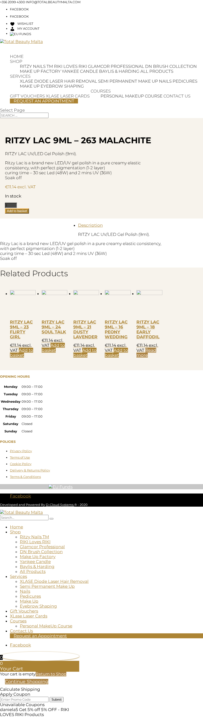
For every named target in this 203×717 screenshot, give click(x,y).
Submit (56, 699)
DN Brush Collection (171, 66)
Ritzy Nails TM (36, 66)
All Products (156, 71)
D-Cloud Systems (60, 505)
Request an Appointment (44, 101)
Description (90, 225)
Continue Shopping (26, 681)
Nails (165, 81)
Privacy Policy (21, 451)
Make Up (30, 86)
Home (17, 56)
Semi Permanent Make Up (128, 81)
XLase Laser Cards (28, 616)
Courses (101, 91)
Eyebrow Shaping (62, 86)
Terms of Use (20, 457)
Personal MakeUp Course (131, 96)
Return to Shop (51, 674)
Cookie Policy (20, 464)
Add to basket (17, 211)
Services (20, 76)
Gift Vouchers (24, 611)
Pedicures (185, 81)
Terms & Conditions (25, 477)
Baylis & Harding (119, 71)
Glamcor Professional (116, 66)
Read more (146, 353)
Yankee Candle (80, 71)
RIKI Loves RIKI (70, 66)
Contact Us (176, 96)
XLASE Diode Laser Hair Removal (58, 81)
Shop (16, 61)
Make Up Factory (40, 71)
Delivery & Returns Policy (30, 470)
